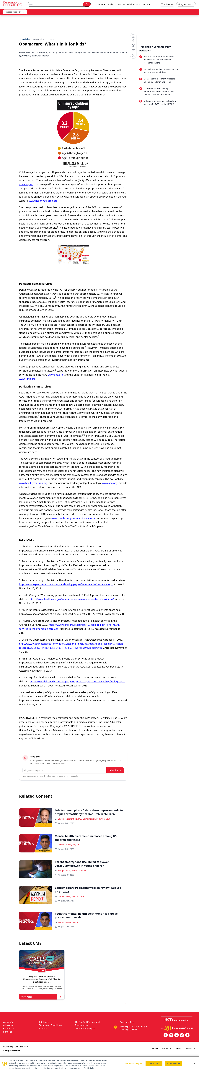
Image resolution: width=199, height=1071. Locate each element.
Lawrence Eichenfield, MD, (70, 819)
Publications (132, 4)
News (178, 1048)
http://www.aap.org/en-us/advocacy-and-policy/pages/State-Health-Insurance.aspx (66, 584)
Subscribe (113, 770)
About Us (8, 1021)
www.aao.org (109, 483)
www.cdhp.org (27, 378)
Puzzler (121, 4)
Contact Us (8, 1028)
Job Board (44, 1021)
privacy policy (73, 776)
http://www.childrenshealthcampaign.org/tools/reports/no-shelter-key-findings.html (77, 681)
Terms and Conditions (50, 1025)
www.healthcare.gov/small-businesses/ (73, 518)
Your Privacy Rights (85, 1028)
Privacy (43, 1028)
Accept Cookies (173, 1063)
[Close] (195, 1063)
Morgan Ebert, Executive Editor (72, 870)
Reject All (154, 1063)
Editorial (7, 1031)
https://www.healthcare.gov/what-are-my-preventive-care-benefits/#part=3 (72, 599)
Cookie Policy (89, 1068)
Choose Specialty (13, 12)
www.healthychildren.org (43, 200)
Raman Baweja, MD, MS (68, 844)
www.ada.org (55, 374)
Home (155, 1048)
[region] (99, 1063)
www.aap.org (26, 184)
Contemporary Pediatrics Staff (96, 819)
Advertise (8, 1025)
